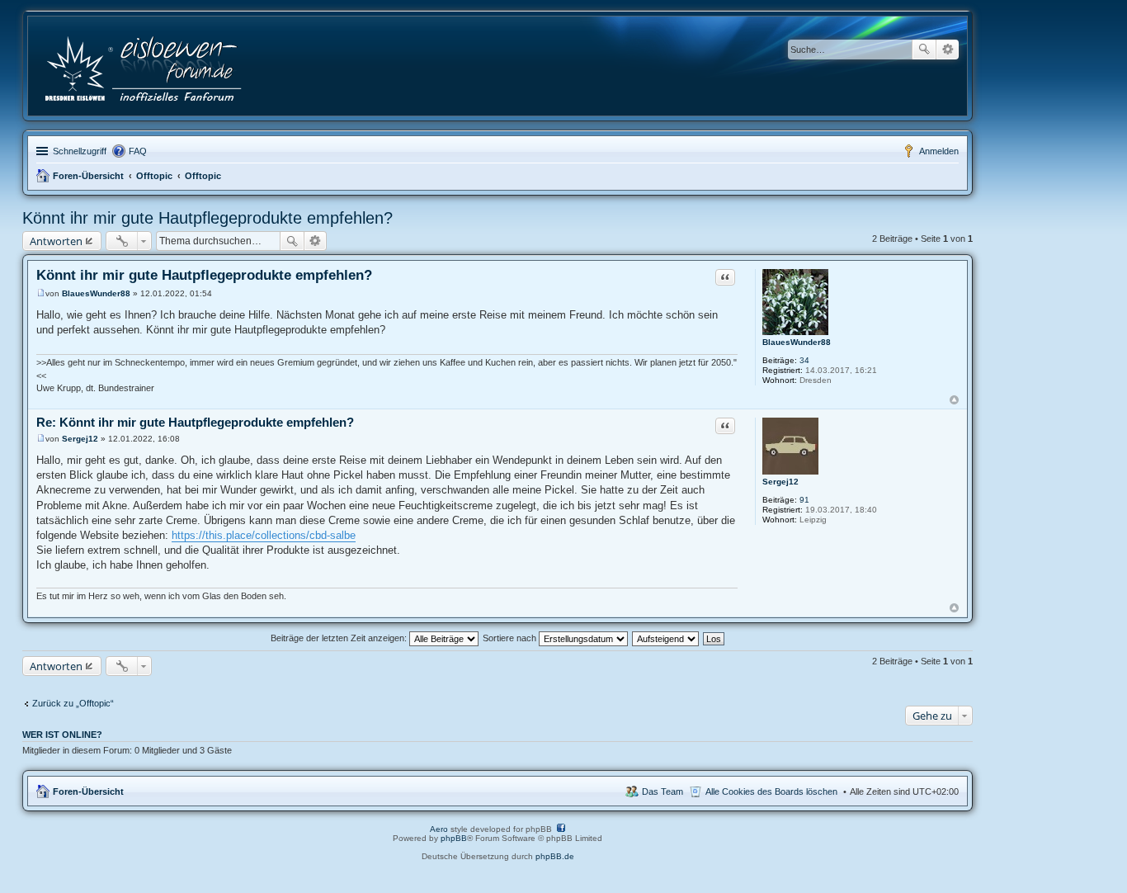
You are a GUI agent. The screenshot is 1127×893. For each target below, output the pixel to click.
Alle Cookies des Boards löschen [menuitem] (771, 791)
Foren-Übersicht (88, 176)
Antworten (56, 241)
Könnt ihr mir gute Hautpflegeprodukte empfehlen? (207, 218)
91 (804, 499)
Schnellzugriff (79, 151)
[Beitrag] (40, 293)
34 (804, 360)
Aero (439, 829)
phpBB (454, 838)
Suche (924, 49)
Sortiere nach (511, 638)
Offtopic (154, 176)
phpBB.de (554, 856)
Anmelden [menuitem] (939, 151)
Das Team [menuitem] (662, 791)
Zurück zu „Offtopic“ (73, 703)
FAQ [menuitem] (138, 151)
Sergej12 (780, 481)
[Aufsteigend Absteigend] (666, 638)
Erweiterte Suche (947, 49)
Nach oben (954, 399)
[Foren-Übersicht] (144, 66)
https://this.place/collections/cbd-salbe (264, 535)
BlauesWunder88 (796, 342)
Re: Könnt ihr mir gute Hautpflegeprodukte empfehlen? (195, 422)
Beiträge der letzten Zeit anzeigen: (340, 638)
